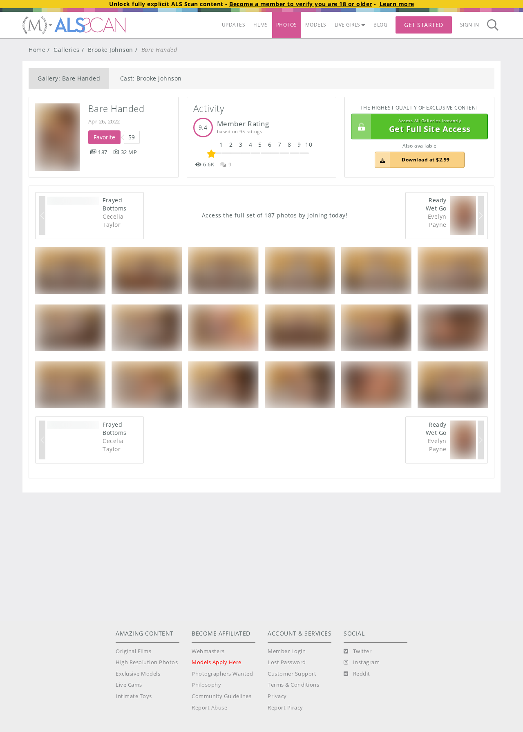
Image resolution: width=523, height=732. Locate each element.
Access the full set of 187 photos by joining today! (275, 215)
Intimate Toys (134, 696)
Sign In (469, 24)
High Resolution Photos (147, 662)
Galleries (67, 50)
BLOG (380, 24)
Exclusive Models (138, 673)
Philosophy (206, 684)
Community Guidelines (221, 696)
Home (37, 50)
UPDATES (234, 24)
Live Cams (129, 684)
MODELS (315, 24)
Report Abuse (209, 707)
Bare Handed (116, 108)
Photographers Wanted (222, 673)
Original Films (133, 651)
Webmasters (208, 651)
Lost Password (287, 662)
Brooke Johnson (110, 50)
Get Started (423, 25)
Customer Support (292, 673)
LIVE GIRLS (347, 24)
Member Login (287, 651)
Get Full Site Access (430, 126)
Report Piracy (285, 707)
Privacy (277, 696)
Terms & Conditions (293, 684)
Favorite (104, 137)
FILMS (260, 24)
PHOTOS (286, 24)
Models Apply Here (216, 662)
